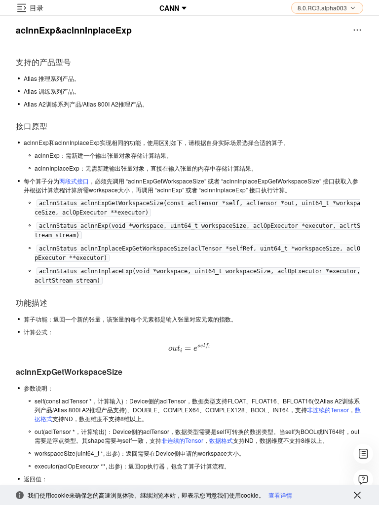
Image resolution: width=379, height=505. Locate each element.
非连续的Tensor (328, 409)
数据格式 (221, 440)
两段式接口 (74, 181)
